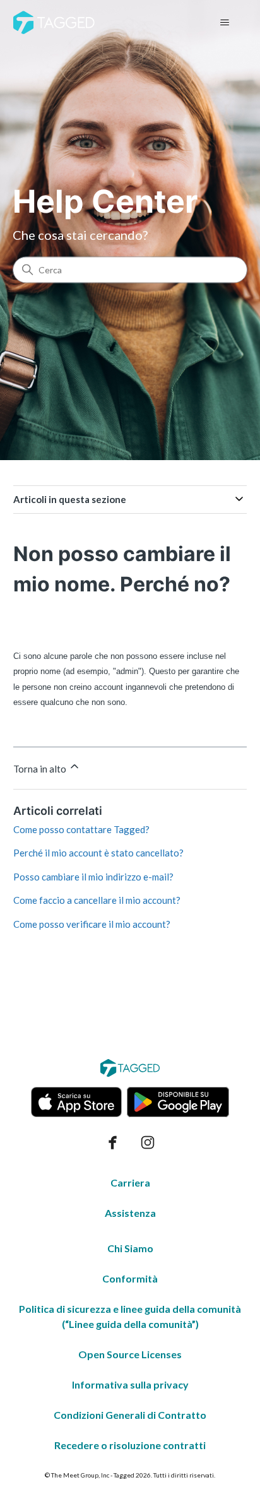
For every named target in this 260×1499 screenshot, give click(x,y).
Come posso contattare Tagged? (81, 829)
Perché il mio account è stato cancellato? (98, 852)
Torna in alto (40, 768)
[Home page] (54, 22)
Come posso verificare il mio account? (91, 924)
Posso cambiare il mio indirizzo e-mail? (93, 876)
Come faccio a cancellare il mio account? (96, 900)
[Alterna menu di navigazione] (224, 23)
